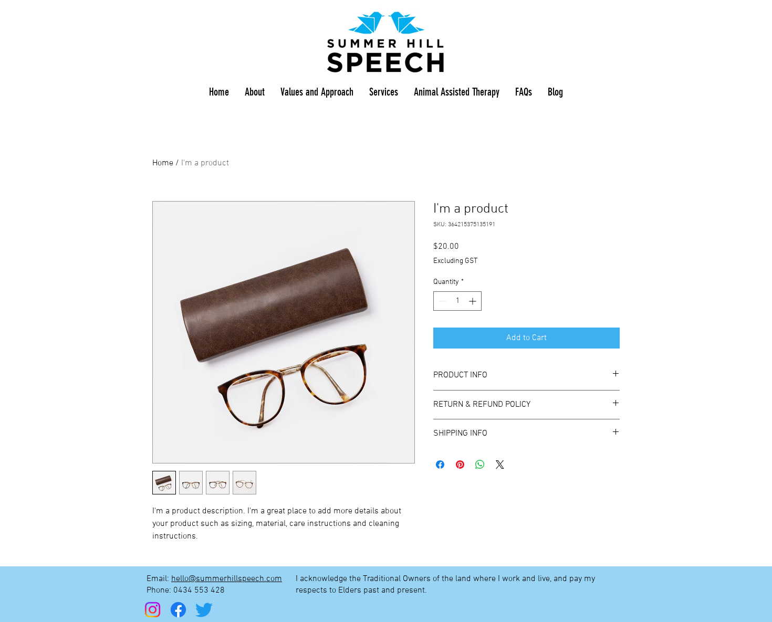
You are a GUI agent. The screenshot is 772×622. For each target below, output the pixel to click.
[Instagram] (152, 609)
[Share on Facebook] (440, 464)
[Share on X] (500, 464)
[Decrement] (441, 301)
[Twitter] (204, 609)
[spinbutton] (457, 301)
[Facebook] (178, 609)
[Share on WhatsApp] (480, 464)
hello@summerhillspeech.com (226, 579)
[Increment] (473, 301)
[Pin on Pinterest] (460, 464)
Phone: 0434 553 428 (187, 590)
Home (162, 163)
